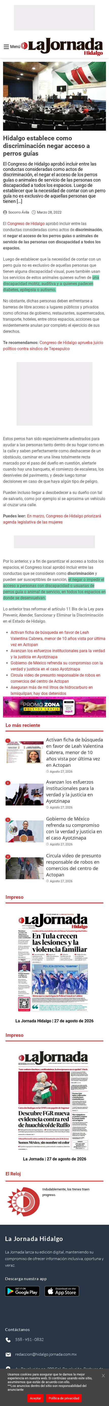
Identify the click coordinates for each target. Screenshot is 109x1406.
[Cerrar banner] (103, 1376)
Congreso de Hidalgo (26, 223)
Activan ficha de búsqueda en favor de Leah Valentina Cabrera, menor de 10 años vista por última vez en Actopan (58, 638)
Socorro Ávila (18, 212)
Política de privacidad (64, 1398)
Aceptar (35, 1398)
